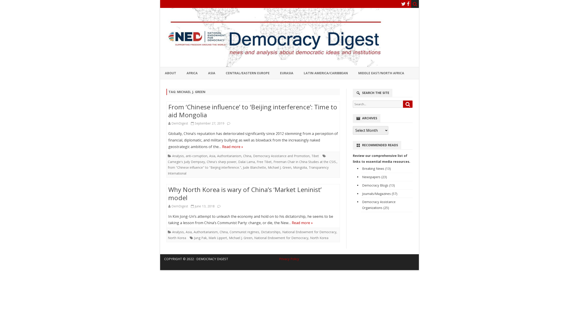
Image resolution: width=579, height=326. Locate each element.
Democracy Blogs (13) (378, 185)
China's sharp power (221, 162)
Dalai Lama (246, 162)
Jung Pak (200, 238)
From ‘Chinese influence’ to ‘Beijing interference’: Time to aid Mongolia (252, 111)
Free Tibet (264, 162)
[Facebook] (408, 4)
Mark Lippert (218, 238)
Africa (192, 73)
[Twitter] (403, 4)
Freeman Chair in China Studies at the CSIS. (305, 162)
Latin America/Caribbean (326, 73)
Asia (211, 73)
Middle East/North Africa (381, 73)
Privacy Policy (289, 259)
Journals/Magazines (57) (379, 194)
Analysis (178, 156)
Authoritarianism (229, 156)
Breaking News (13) (376, 168)
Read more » (232, 146)
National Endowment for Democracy (309, 232)
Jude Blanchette (254, 167)
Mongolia (300, 167)
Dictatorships (270, 232)
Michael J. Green (279, 167)
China (247, 156)
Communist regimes (244, 232)
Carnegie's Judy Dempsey (186, 162)
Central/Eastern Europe (248, 73)
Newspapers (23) (374, 177)
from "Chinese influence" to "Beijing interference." (204, 167)
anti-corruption (196, 156)
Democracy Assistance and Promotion (281, 156)
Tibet (315, 156)
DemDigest (179, 123)
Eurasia (286, 73)
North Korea (177, 238)
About (170, 73)
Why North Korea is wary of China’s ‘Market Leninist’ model (245, 193)
